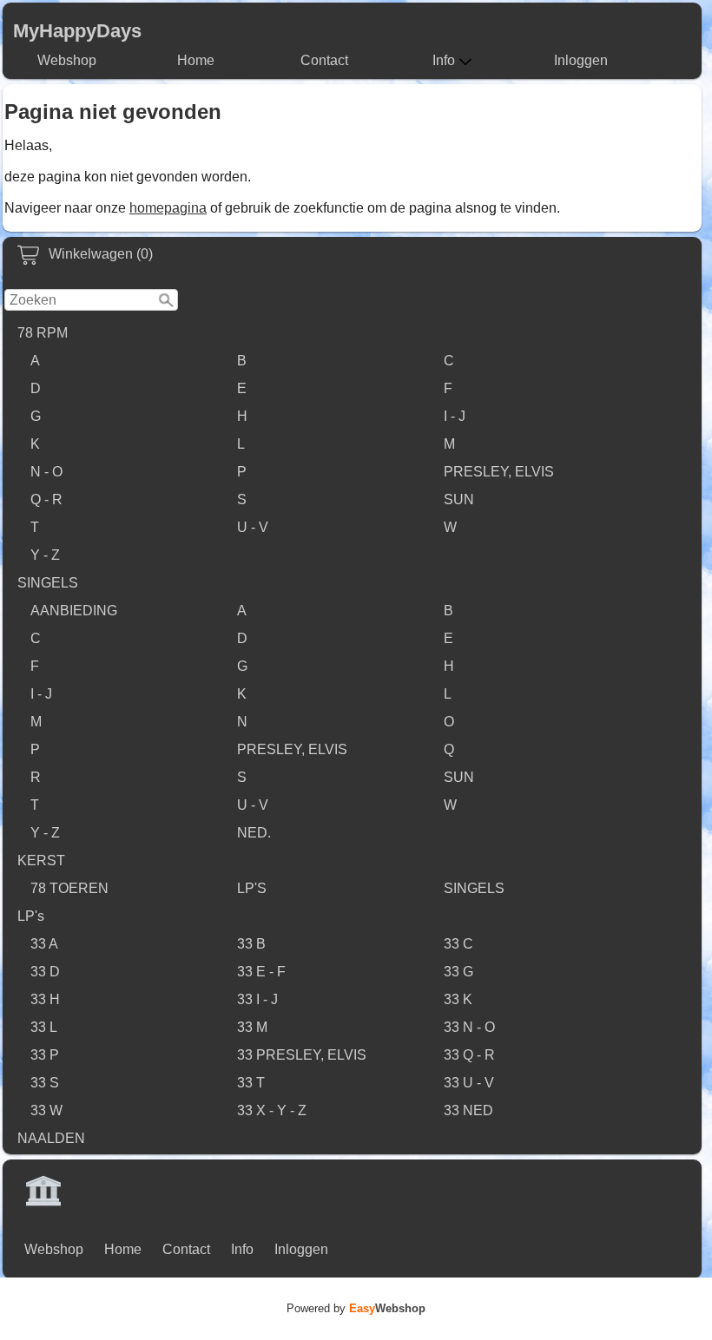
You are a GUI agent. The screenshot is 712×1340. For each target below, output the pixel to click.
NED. (254, 832)
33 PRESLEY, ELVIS (301, 1055)
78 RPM (42, 332)
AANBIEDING (73, 610)
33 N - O (469, 1027)
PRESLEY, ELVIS (499, 471)
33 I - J (257, 999)
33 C (458, 943)
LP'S (252, 888)
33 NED (468, 1110)
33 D (45, 971)
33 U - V (469, 1082)
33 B (251, 943)
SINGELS (47, 582)
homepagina (168, 207)
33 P (44, 1055)
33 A (44, 943)
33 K (458, 999)
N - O (46, 471)
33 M (252, 1027)
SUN (459, 499)
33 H (45, 999)
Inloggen (581, 60)
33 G (458, 971)
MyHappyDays (77, 31)
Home (195, 60)
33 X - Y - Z (272, 1110)
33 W (46, 1110)
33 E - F (261, 971)
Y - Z (45, 555)
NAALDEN (51, 1138)
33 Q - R (469, 1055)
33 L (43, 1027)
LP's (30, 916)
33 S (44, 1082)
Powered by (356, 1308)
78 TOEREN (69, 888)
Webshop (66, 60)
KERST (41, 860)
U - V (252, 527)
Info (443, 60)
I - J (454, 416)
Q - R (46, 499)
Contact (324, 60)
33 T (251, 1082)
